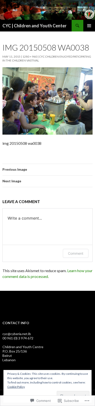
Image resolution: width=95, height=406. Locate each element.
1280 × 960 (29, 56)
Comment (75, 253)
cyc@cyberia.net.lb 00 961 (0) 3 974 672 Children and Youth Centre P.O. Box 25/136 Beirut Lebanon (22, 347)
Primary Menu (89, 25)
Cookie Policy (16, 387)
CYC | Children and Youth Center (34, 25)
